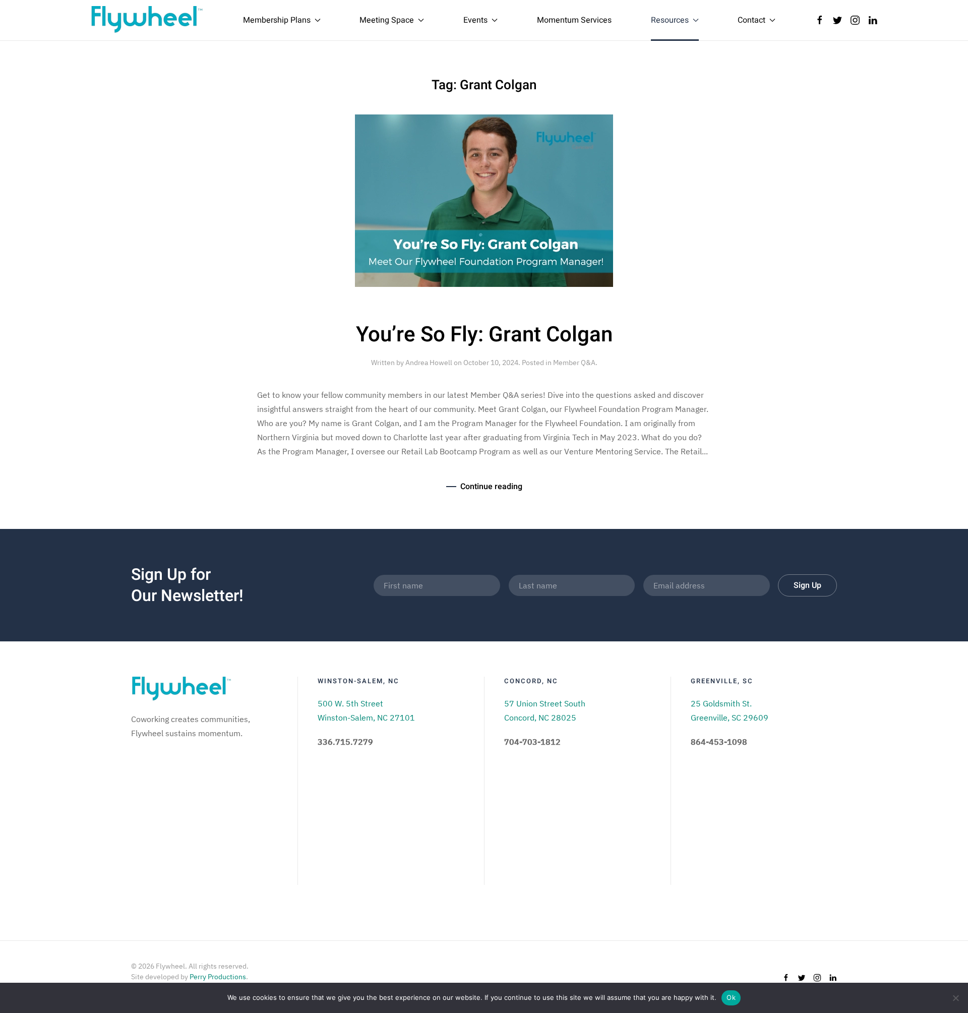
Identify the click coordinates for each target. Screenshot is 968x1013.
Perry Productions (218, 976)
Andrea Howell (428, 362)
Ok (731, 997)
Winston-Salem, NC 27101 (366, 717)
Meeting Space (386, 20)
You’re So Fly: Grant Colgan (484, 334)
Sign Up (807, 585)
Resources (670, 20)
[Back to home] (147, 20)
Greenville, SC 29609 (729, 717)
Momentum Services (574, 20)
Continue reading (491, 487)
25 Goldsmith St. (721, 703)
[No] (955, 998)
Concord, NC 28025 (540, 717)
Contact (751, 20)
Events (475, 20)
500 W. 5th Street (350, 703)
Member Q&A (574, 362)
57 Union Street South (544, 703)
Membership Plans (277, 20)
